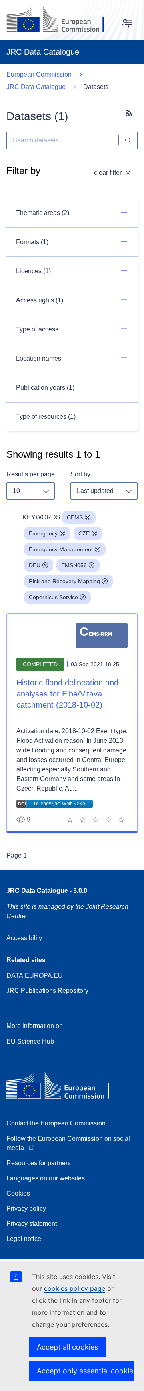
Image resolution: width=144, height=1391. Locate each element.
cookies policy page (74, 1288)
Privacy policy (26, 1208)
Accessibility (24, 938)
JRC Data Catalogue (36, 86)
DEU (34, 565)
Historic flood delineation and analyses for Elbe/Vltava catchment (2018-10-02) (67, 693)
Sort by (80, 474)
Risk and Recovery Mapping (64, 581)
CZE (84, 533)
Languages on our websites (45, 1178)
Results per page (30, 474)
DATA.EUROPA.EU (34, 975)
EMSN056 (74, 565)
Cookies (18, 1193)
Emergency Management (61, 549)
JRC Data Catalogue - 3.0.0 (46, 890)
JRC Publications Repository (47, 990)
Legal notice (23, 1238)
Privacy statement (31, 1223)
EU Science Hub (30, 1041)
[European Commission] (61, 20)
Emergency (43, 533)
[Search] (128, 140)
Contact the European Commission (56, 1123)
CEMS (75, 517)
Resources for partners (38, 1163)
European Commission (39, 74)
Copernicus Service (53, 597)
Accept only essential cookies (85, 1371)
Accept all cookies (67, 1347)
